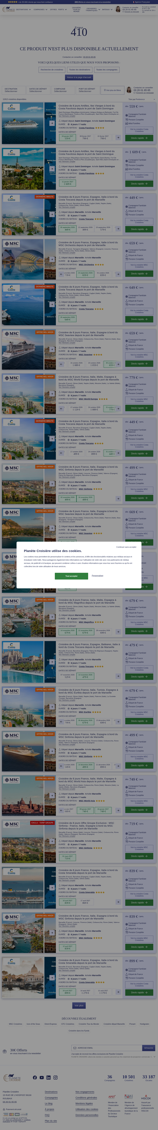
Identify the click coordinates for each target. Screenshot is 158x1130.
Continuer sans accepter (126, 547)
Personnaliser (97, 576)
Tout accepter (71, 576)
